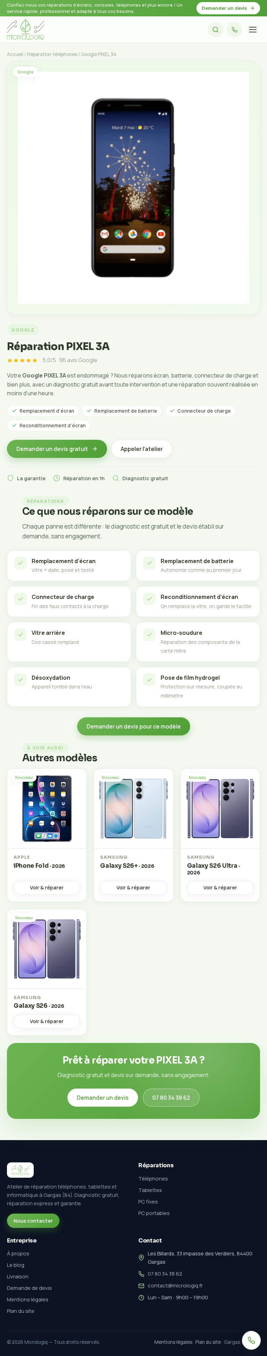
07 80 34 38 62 (171, 1097)
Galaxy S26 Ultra (213, 869)
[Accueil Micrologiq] (25, 29)
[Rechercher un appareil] (215, 29)
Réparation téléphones (52, 54)
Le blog (15, 1265)
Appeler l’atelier (142, 449)
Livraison (18, 1276)
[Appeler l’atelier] (234, 29)
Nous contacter (33, 1220)
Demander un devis (224, 8)
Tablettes (150, 1190)
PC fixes (148, 1201)
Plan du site (20, 1311)
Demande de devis (29, 1288)
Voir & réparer (47, 887)
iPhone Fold (39, 866)
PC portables (154, 1213)
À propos (18, 1253)
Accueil (15, 54)
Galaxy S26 (39, 1006)
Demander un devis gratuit (52, 449)
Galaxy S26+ (127, 866)
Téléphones (153, 1178)
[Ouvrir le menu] (252, 30)
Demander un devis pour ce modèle (134, 726)
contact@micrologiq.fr (175, 1285)
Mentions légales (27, 1299)
